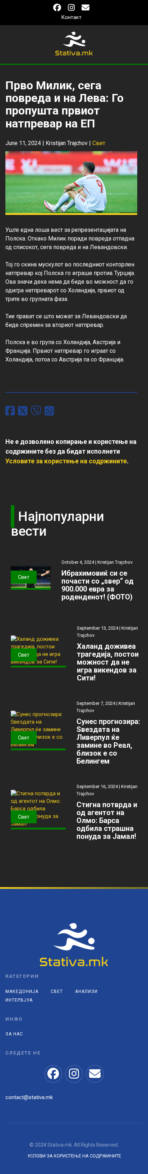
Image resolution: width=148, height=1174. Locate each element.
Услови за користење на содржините (74, 1156)
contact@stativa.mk (29, 1097)
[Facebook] (57, 8)
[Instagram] (71, 8)
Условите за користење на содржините (66, 461)
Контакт (71, 17)
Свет (98, 143)
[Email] (85, 8)
